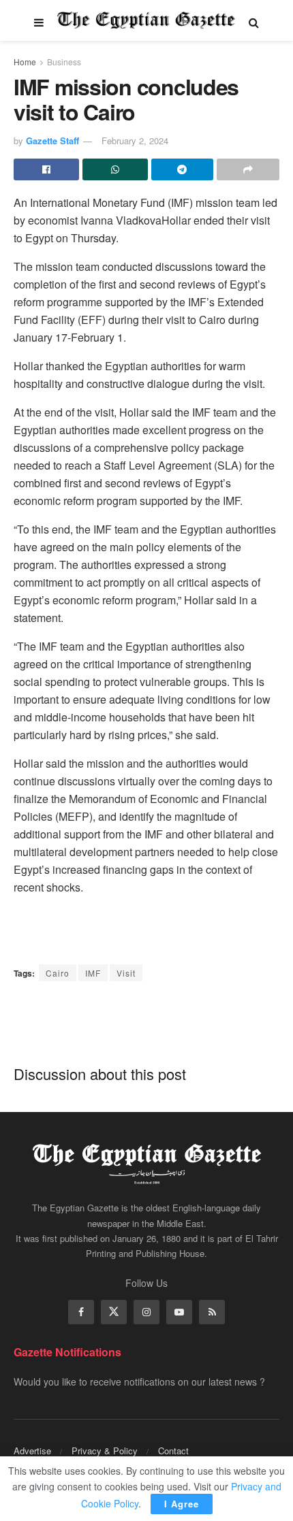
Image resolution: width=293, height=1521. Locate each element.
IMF (93, 973)
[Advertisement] (146, 1022)
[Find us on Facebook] (81, 1312)
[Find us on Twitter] (114, 1312)
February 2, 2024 (135, 140)
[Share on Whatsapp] (115, 169)
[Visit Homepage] (146, 20)
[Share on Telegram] (182, 169)
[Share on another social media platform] (248, 169)
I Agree (181, 1503)
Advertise (32, 1450)
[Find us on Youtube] (179, 1312)
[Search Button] (254, 20)
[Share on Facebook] (46, 169)
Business (64, 61)
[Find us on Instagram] (146, 1312)
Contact (173, 1450)
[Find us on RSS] (212, 1312)
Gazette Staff (52, 140)
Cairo (58, 973)
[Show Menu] (39, 20)
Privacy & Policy (105, 1450)
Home (25, 61)
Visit (126, 973)
